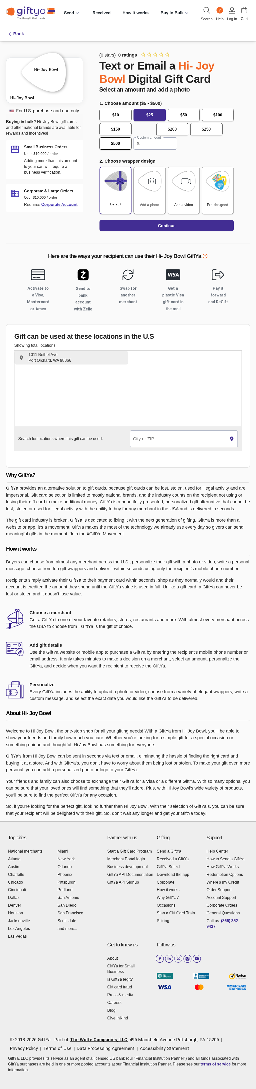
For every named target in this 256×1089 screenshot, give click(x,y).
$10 (115, 115)
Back (18, 33)
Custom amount (149, 138)
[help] (205, 256)
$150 (115, 129)
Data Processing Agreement (105, 1048)
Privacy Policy (24, 1048)
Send (69, 13)
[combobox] (178, 439)
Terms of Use (57, 1048)
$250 (206, 129)
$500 (115, 143)
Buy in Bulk (172, 13)
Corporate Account (59, 204)
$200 (172, 129)
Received (101, 13)
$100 (217, 115)
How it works (135, 13)
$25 (149, 115)
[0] (244, 10)
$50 (183, 115)
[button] (71, 358)
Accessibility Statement (164, 1048)
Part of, (136, 1039)
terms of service (215, 1064)
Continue (167, 226)
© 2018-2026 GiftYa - (31, 1039)
